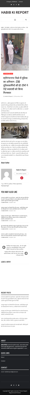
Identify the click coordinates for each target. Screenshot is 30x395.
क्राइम (11, 73)
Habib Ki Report (9, 96)
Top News (6, 73)
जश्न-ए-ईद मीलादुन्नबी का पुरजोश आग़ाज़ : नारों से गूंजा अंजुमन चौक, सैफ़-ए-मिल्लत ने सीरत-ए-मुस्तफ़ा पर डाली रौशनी (14, 319)
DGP (5, 184)
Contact (21, 1)
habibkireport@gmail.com (11, 371)
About (15, 1)
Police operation (17, 184)
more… (26, 348)
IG (7, 184)
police (10, 184)
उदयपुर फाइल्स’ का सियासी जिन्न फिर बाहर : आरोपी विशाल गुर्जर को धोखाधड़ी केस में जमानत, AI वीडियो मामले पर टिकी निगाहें (14, 208)
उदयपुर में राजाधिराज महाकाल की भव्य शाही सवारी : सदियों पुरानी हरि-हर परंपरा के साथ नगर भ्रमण (14, 325)
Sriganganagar (5, 185)
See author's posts (21, 173)
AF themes (18, 392)
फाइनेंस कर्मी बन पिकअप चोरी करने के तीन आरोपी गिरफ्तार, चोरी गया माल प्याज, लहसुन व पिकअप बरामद (13, 253)
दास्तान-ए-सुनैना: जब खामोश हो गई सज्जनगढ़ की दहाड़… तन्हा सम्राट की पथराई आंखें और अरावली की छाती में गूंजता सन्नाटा (14, 234)
